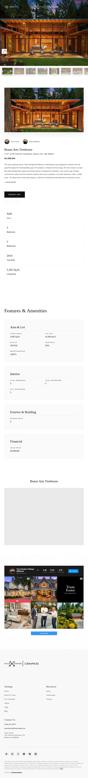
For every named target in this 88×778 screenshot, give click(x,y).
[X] (18, 754)
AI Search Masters (16, 772)
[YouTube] (30, 754)
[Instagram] (12, 754)
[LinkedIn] (24, 754)
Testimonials (50, 695)
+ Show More (10, 182)
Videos (6, 703)
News (48, 691)
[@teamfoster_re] (12, 571)
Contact (49, 699)
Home (6, 691)
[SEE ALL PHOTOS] (4, 51)
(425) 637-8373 (10, 724)
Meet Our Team (10, 695)
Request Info (14, 194)
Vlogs (6, 707)
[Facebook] (6, 754)
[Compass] (36, 754)
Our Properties (9, 699)
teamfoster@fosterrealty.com (14, 728)
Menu (13, 7)
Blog (6, 711)
